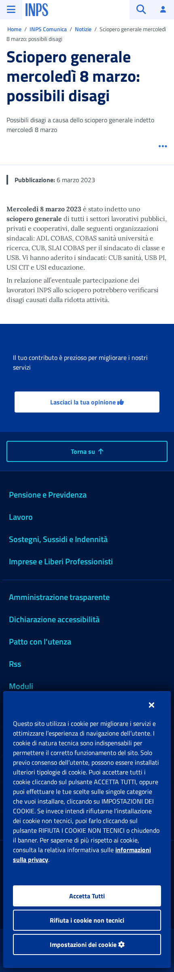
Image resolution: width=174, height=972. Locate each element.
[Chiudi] (151, 704)
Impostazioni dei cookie (84, 944)
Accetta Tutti (87, 896)
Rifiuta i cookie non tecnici (87, 920)
